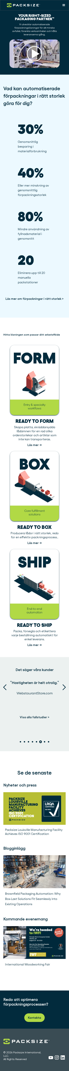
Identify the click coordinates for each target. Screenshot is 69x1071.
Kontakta (34, 1017)
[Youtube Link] (51, 1058)
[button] (64, 5)
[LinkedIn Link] (63, 1058)
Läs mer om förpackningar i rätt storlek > (35, 298)
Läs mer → (34, 445)
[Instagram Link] (57, 1058)
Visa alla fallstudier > (34, 717)
